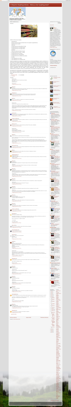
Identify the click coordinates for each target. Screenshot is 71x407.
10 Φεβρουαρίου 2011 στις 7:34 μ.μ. (16, 90)
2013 (51, 294)
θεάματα (57, 342)
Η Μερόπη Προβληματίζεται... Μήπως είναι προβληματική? (29, 5)
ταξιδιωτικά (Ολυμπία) (57, 386)
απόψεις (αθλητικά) (57, 295)
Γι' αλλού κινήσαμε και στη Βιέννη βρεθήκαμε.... (56, 94)
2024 (51, 291)
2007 (51, 332)
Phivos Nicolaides (53, 178)
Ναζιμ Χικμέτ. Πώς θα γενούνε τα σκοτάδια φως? (56, 102)
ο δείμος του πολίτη (14, 118)
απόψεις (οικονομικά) (57, 306)
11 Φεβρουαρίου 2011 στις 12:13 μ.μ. (17, 158)
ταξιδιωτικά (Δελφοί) (57, 383)
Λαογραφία (57, 350)
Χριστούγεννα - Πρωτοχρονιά (58, 396)
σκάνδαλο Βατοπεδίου (57, 374)
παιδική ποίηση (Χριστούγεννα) (58, 360)
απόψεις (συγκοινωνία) (58, 316)
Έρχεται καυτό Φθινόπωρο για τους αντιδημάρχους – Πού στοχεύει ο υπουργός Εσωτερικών (56, 180)
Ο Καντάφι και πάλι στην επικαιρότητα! (53, 315)
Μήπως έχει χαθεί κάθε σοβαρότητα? (53, 322)
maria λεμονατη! (14, 145)
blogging (57, 397)
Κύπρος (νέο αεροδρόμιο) (57, 347)
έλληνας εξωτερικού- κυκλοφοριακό (58, 326)
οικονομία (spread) (57, 359)
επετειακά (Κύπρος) (57, 329)
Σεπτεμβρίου (53, 303)
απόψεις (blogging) (57, 319)
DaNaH (13, 134)
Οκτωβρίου (53, 301)
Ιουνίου (53, 307)
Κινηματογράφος (58, 343)
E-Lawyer (52, 133)
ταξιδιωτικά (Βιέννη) (57, 381)
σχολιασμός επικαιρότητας (58, 376)
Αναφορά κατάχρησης (53, 65)
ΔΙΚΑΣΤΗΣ (52, 126)
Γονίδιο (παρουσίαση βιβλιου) (54, 201)
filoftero (52, 149)
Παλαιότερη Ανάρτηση (44, 317)
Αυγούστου (53, 305)
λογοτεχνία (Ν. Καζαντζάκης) (58, 353)
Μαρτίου (53, 310)
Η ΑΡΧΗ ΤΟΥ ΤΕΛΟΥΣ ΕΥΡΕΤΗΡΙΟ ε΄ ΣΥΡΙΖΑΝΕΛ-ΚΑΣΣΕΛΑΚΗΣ (55, 164)
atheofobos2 (53, 163)
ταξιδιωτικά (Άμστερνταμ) (58, 380)
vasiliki (13, 241)
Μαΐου (52, 308)
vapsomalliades (53, 195)
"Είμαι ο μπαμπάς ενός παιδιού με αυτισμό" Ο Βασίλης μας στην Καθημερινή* (57, 217)
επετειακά (57, 328)
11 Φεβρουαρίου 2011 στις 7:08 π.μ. (16, 152)
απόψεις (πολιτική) (57, 311)
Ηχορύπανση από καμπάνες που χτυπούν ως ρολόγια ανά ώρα (55, 134)
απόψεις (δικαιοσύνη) (57, 298)
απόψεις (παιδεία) (58, 307)
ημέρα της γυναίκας (57, 341)
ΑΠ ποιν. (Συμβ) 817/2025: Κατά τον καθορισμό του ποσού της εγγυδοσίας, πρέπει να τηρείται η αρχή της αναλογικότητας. (55, 128)
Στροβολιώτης (53, 113)
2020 (51, 292)
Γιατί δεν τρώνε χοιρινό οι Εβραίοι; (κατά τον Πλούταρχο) (55, 120)
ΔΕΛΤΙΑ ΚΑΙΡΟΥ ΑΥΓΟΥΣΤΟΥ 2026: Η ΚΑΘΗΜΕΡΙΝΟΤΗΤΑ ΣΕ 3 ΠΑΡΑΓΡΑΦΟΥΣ (57, 189)
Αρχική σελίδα (28, 317)
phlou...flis (13, 225)
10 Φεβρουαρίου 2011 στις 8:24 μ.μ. (16, 100)
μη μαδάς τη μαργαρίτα (54, 187)
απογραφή (57, 292)
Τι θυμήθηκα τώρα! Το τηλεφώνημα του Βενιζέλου (56, 90)
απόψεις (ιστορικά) (57, 301)
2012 (51, 295)
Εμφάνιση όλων (59, 287)
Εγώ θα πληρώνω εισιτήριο (53, 325)
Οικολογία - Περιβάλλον (57, 357)
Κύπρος (57, 344)
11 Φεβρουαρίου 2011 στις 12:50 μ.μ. (17, 192)
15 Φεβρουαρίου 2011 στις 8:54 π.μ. (16, 291)
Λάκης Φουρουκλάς (53, 240)
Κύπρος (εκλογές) (58, 346)
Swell (12, 98)
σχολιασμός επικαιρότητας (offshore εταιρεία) (58, 378)
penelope (52, 223)
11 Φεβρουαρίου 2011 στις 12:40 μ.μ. (17, 176)
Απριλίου (53, 309)
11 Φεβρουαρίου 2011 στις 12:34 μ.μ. (17, 166)
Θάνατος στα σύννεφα (57, 273)
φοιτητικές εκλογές (58, 389)
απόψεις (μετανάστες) (57, 304)
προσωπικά (57, 365)
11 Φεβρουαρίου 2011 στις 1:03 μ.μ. (16, 206)
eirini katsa (13, 234)
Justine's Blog (53, 155)
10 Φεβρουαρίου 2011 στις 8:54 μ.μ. (16, 121)
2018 (51, 293)
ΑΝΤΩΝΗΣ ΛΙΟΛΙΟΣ (14, 154)
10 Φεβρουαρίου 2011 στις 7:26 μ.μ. (16, 84)
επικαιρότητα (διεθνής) (57, 336)
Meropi (13, 86)
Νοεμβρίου (53, 299)
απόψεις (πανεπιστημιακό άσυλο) (58, 309)
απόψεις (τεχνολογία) (57, 318)
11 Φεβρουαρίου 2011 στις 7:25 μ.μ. (16, 222)
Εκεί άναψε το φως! (56, 142)
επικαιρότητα (57, 332)
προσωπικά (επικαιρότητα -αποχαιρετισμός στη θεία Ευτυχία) (58, 367)
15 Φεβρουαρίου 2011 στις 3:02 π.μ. (16, 263)
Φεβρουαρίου (53, 312)
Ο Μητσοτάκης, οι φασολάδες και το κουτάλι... (57, 107)
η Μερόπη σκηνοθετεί (57, 339)
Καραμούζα (13, 213)
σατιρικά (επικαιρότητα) (58, 372)
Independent (13, 258)
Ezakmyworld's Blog (54, 268)
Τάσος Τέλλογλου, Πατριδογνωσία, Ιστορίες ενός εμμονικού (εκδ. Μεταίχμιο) (55, 172)
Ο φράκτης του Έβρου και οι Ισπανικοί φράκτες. (57, 86)
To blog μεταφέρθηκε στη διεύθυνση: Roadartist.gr (57, 248)
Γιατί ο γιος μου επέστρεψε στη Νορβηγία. (56, 77)
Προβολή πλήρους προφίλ (53, 47)
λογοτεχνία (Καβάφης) (57, 352)
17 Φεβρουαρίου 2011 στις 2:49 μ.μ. (16, 301)
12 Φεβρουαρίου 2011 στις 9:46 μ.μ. (16, 227)
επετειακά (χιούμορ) (57, 331)
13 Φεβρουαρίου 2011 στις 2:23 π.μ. (16, 248)
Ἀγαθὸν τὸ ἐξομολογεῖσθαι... (55, 280)
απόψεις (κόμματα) (57, 303)
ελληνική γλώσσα (58, 327)
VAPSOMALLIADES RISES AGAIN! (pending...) (56, 197)
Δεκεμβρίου (53, 297)
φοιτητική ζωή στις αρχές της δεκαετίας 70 (58, 391)
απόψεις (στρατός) (57, 314)
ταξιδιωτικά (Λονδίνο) (57, 385)
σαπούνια (57, 371)
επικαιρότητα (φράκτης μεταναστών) (57, 334)
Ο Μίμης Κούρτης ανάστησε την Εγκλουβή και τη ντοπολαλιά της (57, 157)
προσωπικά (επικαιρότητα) (58, 370)
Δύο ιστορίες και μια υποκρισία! (53, 318)
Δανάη (52, 255)
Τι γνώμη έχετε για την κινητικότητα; (56, 98)
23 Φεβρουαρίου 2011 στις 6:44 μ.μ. (16, 312)
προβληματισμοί (58, 364)
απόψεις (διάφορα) (57, 297)
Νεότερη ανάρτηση (13, 317)
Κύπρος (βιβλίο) (58, 345)
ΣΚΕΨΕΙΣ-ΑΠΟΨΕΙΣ (53, 227)
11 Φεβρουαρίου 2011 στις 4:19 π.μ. (16, 147)
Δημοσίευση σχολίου (13, 314)
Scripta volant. (53, 215)
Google (57, 398)
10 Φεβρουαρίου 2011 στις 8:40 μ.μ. (16, 110)
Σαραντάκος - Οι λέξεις (54, 119)
